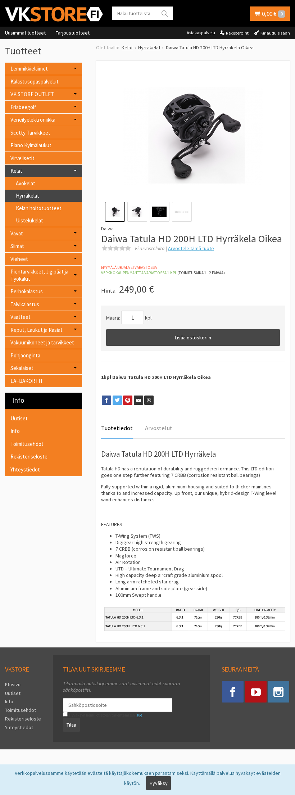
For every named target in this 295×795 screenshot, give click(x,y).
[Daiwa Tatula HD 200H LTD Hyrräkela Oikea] (193, 135)
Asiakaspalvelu (201, 32)
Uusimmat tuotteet (25, 33)
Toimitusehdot (27, 444)
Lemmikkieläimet (29, 68)
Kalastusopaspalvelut (34, 81)
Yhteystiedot (25, 469)
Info (15, 431)
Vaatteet (20, 316)
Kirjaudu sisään (275, 33)
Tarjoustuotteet (73, 33)
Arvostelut (158, 428)
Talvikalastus (24, 304)
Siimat (17, 246)
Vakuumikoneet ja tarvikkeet (42, 342)
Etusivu (13, 684)
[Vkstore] (54, 14)
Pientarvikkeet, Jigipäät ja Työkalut (39, 275)
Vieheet (19, 259)
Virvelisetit (22, 158)
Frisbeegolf (23, 107)
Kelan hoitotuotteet (39, 208)
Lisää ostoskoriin (193, 337)
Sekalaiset (21, 368)
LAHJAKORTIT (26, 381)
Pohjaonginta (25, 355)
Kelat (16, 170)
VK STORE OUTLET (32, 94)
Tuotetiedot (117, 428)
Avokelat (25, 183)
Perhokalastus (26, 291)
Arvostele (191, 248)
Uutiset (19, 418)
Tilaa (71, 725)
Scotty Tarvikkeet (30, 132)
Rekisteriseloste (28, 456)
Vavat (16, 233)
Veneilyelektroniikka (32, 119)
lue (139, 715)
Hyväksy (159, 783)
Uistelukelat (29, 220)
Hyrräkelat (27, 195)
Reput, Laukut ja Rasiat (36, 329)
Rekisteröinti (238, 33)
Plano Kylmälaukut (30, 145)
